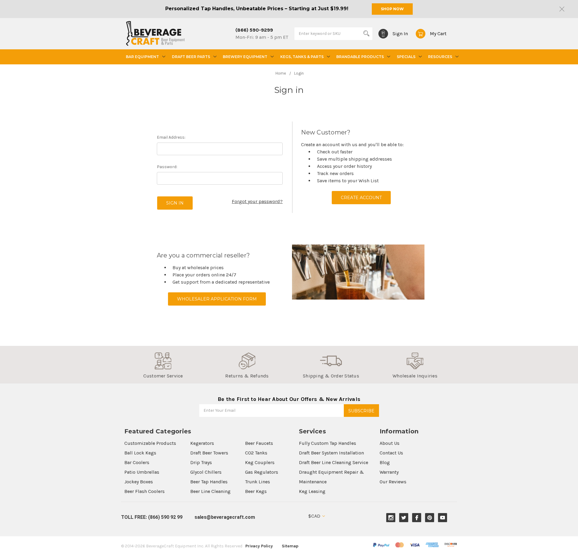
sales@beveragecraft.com (224, 517)
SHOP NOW (392, 9)
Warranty (389, 472)
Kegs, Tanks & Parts (302, 56)
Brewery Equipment (245, 56)
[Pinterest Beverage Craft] (429, 517)
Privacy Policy (259, 546)
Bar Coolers (136, 462)
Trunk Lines (257, 482)
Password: (167, 166)
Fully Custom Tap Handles (327, 443)
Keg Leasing (312, 491)
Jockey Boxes (138, 482)
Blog (385, 462)
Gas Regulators (261, 472)
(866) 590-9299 (254, 30)
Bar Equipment (142, 56)
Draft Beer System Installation (331, 453)
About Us (389, 443)
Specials (406, 56)
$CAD (315, 516)
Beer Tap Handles (209, 482)
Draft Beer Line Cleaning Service (333, 462)
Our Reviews (393, 482)
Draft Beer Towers (209, 453)
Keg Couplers (260, 462)
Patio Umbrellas (141, 472)
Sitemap (290, 546)
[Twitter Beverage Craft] (403, 517)
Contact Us (391, 453)
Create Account (361, 197)
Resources (440, 56)
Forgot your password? (257, 201)
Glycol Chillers (206, 472)
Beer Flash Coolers (144, 491)
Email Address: (171, 137)
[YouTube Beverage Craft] (442, 517)
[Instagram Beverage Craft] (390, 517)
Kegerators (202, 443)
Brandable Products (360, 56)
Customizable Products (150, 443)
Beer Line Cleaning (210, 491)
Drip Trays (201, 462)
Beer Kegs (256, 491)
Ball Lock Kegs (140, 453)
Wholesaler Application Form (217, 299)
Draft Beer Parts (191, 56)
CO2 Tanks (256, 453)
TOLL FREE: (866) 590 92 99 (151, 517)
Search (366, 33)
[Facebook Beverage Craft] (416, 517)
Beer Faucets (259, 443)
